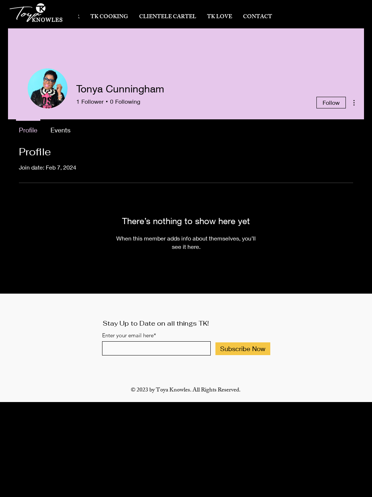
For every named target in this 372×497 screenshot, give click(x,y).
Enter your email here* (129, 335)
